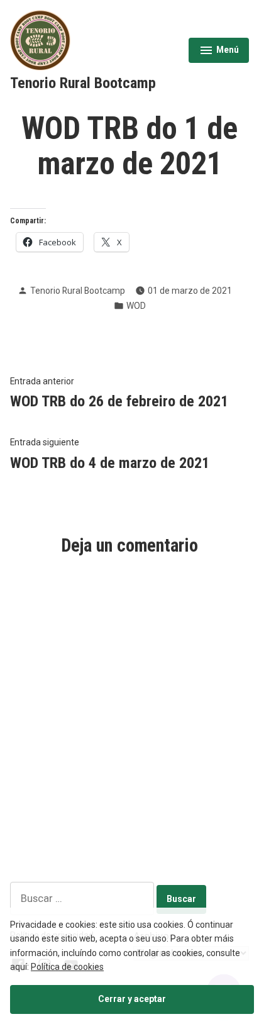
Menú (220, 51)
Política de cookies (67, 967)
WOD (136, 306)
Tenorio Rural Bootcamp (83, 83)
